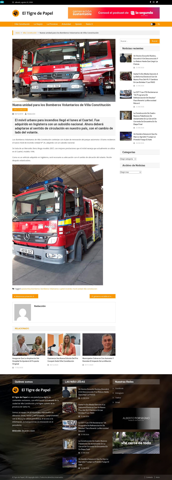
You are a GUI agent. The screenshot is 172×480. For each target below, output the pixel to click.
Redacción (31, 114)
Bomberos (35, 289)
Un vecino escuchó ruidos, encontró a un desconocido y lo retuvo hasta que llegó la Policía (145, 60)
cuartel (62, 289)
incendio (68, 289)
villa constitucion (90, 289)
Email (117, 402)
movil (75, 289)
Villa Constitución (22, 24)
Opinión (78, 24)
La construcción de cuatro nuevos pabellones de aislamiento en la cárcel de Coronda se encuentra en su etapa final (145, 118)
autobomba (26, 289)
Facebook (119, 388)
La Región (38, 24)
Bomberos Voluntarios (49, 289)
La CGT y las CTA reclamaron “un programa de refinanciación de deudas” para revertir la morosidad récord (145, 97)
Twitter (118, 397)
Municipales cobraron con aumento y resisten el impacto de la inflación (98, 359)
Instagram (119, 393)
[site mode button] (152, 24)
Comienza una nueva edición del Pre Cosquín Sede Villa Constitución (62, 359)
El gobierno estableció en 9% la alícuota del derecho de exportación (103, 296)
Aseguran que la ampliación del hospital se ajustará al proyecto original (25, 361)
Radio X (89, 24)
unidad (80, 289)
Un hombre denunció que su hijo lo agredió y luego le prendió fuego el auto (145, 137)
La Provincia (52, 24)
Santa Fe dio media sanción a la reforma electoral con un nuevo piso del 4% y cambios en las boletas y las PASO (145, 78)
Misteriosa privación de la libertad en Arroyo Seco (27, 296)
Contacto (149, 477)
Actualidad (66, 24)
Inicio (158, 477)
